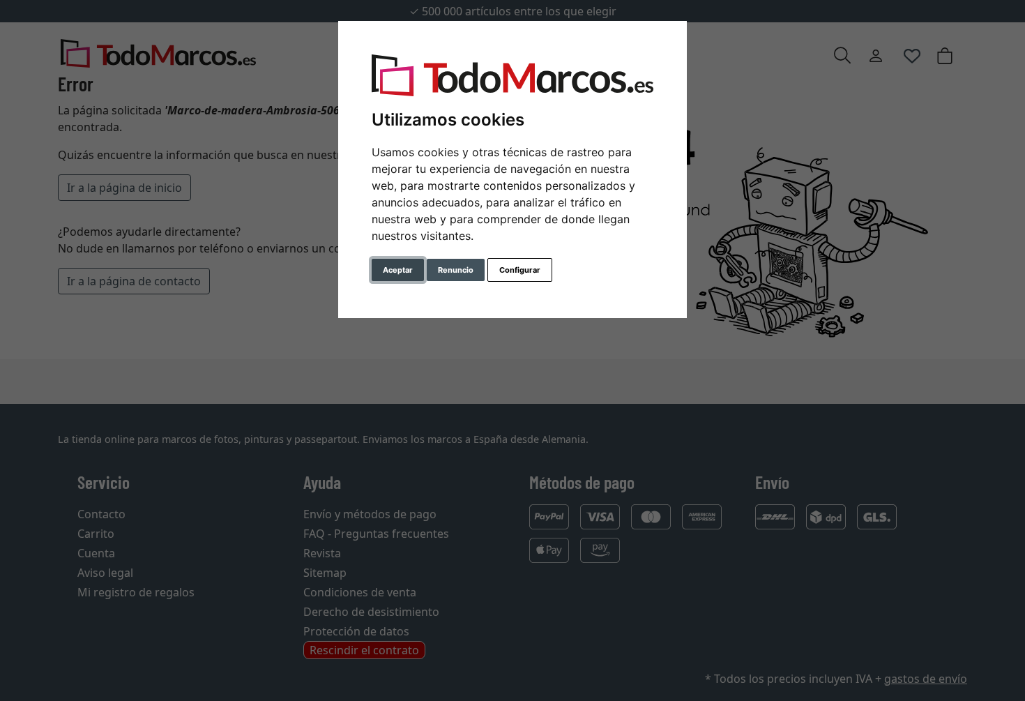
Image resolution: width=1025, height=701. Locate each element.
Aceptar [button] (398, 270)
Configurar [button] (519, 270)
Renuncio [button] (455, 270)
